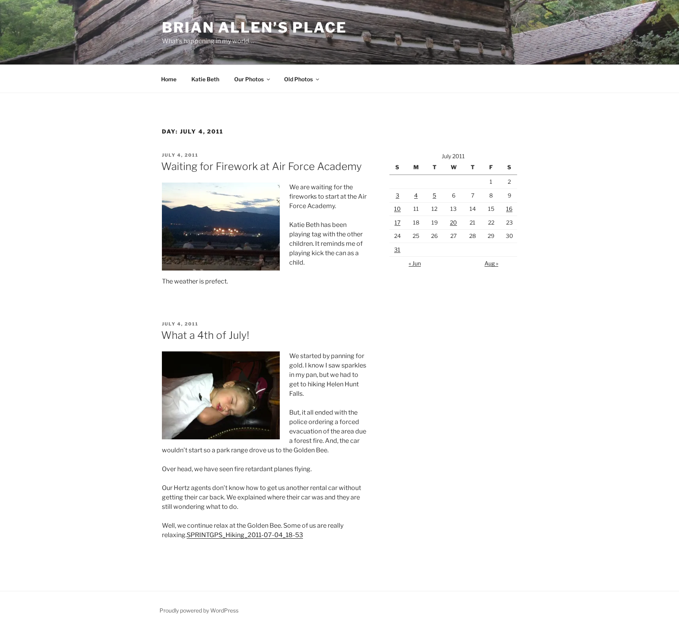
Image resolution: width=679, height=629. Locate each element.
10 (397, 208)
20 (453, 222)
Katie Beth (205, 79)
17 (397, 222)
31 (397, 249)
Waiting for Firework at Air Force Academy (261, 166)
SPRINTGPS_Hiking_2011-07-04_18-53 (245, 535)
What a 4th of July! (205, 335)
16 (509, 208)
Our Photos (249, 79)
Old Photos (298, 79)
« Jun (415, 263)
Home (168, 79)
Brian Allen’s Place (254, 27)
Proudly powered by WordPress (199, 610)
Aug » (491, 263)
